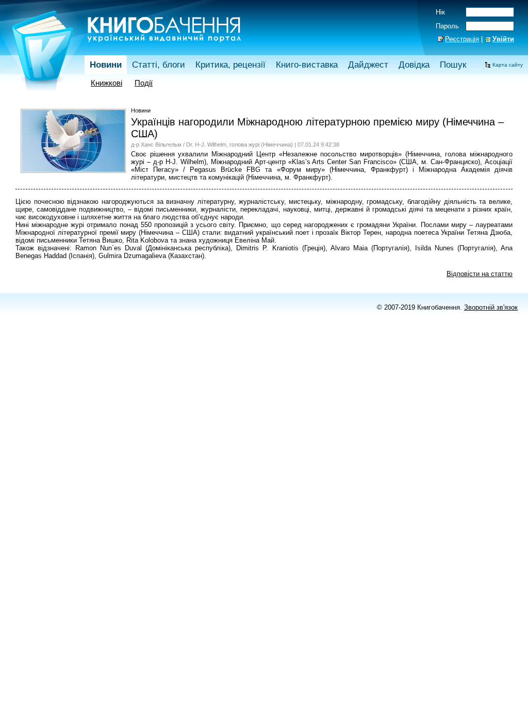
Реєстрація (462, 39)
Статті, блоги (158, 65)
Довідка (414, 65)
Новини (106, 65)
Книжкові (106, 82)
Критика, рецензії (230, 65)
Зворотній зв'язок (491, 307)
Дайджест (368, 65)
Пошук (453, 65)
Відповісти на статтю (480, 274)
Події (144, 82)
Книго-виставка (307, 65)
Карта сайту (507, 65)
